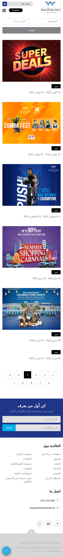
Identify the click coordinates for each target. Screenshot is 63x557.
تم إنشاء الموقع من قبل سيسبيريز (47, 551)
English (15, 10)
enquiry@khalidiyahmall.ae (42, 508)
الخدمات (57, 468)
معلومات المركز (24, 454)
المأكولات (27, 459)
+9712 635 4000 (47, 500)
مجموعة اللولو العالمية (21, 463)
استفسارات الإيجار (23, 473)
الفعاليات (27, 468)
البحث (31, 30)
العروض (57, 473)
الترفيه (57, 463)
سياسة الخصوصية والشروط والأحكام (46, 547)
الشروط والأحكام (23, 547)
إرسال (9, 427)
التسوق (57, 459)
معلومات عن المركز (51, 454)
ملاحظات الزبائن (53, 478)
